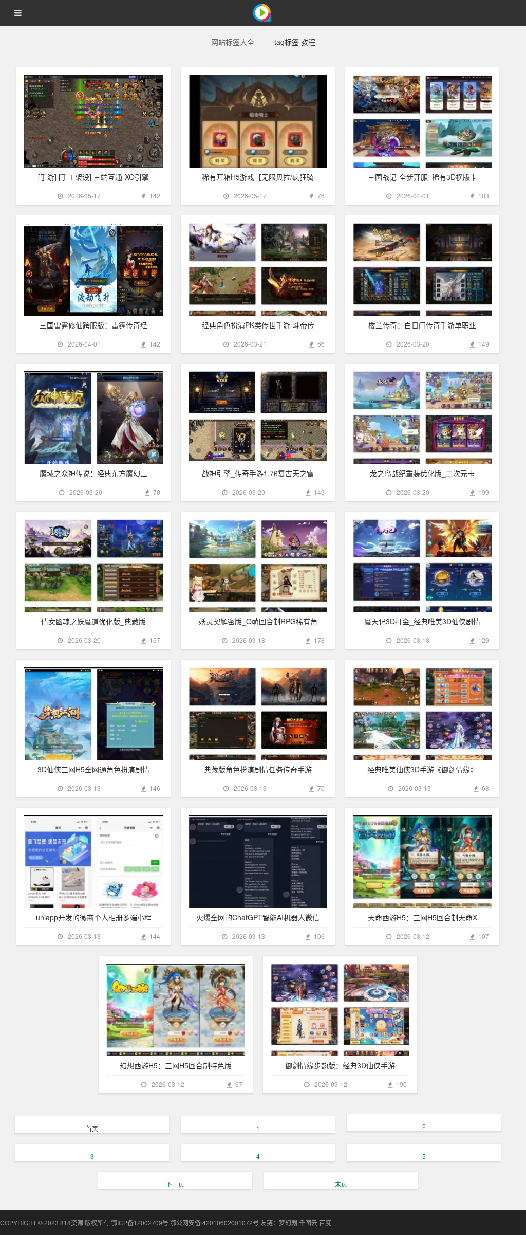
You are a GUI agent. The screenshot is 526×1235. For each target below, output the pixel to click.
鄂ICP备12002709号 (139, 1222)
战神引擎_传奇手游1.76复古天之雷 (258, 473)
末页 (341, 1183)
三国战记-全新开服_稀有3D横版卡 (422, 177)
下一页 (175, 1183)
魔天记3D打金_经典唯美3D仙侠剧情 (422, 621)
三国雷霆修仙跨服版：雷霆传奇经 (93, 325)
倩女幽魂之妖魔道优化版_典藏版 (93, 621)
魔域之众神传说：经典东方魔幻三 (93, 473)
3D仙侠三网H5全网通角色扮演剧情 (93, 769)
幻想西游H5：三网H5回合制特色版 (176, 1065)
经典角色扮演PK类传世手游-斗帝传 (258, 325)
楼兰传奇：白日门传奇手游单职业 (422, 325)
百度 (325, 1222)
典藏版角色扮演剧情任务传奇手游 (258, 769)
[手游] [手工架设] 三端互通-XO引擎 (93, 177)
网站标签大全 (232, 42)
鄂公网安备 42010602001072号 (214, 1222)
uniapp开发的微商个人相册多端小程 (94, 917)
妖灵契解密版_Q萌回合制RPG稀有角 (258, 621)
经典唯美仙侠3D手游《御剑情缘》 (422, 769)
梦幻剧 (288, 1222)
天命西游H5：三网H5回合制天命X (422, 917)
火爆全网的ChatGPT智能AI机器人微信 (258, 917)
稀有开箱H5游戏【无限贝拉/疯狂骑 (258, 177)
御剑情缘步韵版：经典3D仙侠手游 (340, 1065)
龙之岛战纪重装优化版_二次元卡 (422, 473)
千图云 (308, 1222)
